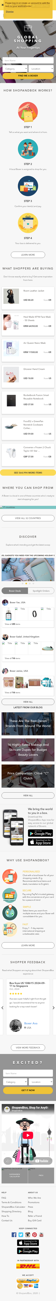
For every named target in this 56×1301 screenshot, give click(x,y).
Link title (28, 567)
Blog (30, 1211)
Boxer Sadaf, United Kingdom (24, 637)
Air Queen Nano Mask (34, 343)
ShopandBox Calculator (13, 1207)
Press (30, 1207)
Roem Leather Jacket (33, 291)
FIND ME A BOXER (28, 76)
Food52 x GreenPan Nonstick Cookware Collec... (33, 424)
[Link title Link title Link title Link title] (28, 567)
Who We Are (34, 1198)
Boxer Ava (30, 1023)
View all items (12, 624)
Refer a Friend (35, 1216)
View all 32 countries (28, 518)
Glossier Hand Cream (34, 369)
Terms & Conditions (11, 1202)
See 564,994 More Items (28, 473)
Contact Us (7, 1221)
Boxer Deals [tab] (15, 591)
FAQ (4, 1198)
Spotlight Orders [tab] (41, 591)
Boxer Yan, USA (17, 602)
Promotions (33, 1202)
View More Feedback (28, 1048)
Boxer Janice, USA (19, 671)
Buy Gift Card (34, 1221)
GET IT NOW (28, 1090)
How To (5, 1216)
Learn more (28, 255)
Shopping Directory (11, 1211)
